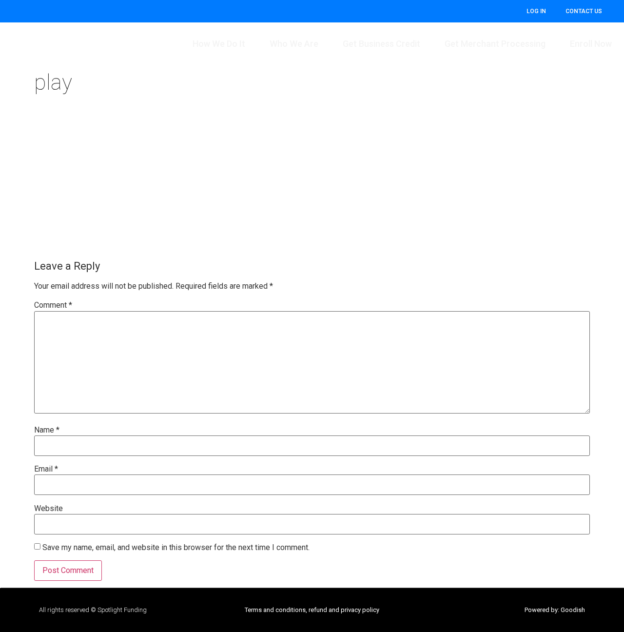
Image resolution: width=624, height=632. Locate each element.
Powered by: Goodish (555, 609)
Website (48, 509)
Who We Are (294, 44)
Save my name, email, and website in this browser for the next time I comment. (176, 548)
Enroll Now (591, 44)
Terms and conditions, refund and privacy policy (312, 609)
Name (46, 430)
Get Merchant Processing (495, 44)
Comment (53, 305)
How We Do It (219, 44)
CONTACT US (584, 11)
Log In (536, 11)
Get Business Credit (381, 44)
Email (46, 469)
